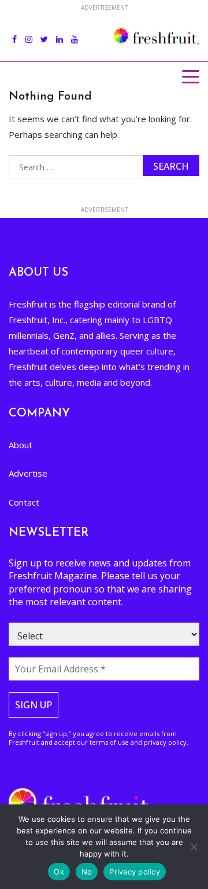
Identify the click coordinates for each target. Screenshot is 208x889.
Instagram (29, 33)
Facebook (14, 33)
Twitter (44, 33)
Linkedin (59, 33)
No (86, 871)
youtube (74, 33)
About (20, 445)
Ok (59, 871)
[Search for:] (104, 167)
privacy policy (165, 742)
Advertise (28, 473)
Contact (24, 502)
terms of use (109, 742)
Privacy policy (134, 871)
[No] (193, 847)
